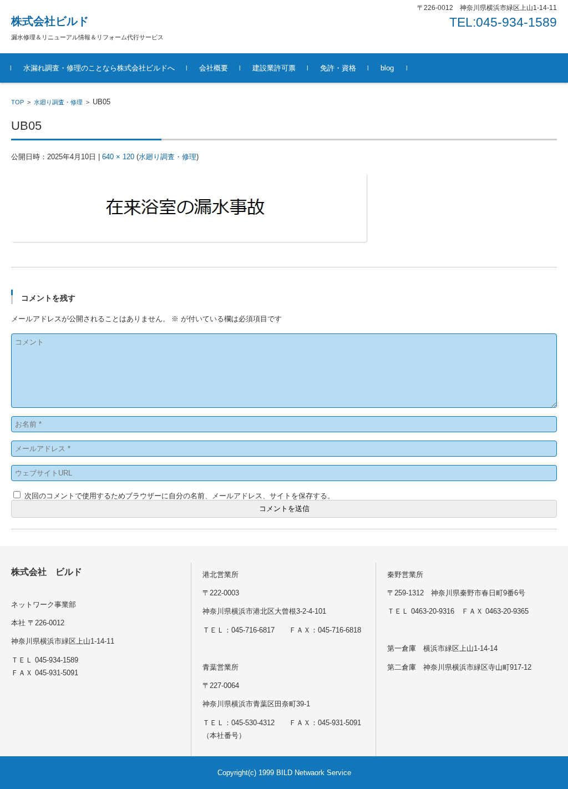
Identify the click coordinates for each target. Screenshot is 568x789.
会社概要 (213, 68)
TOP (17, 102)
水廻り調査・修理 (58, 102)
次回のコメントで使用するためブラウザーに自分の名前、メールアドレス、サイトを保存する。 (179, 496)
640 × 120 (118, 157)
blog (387, 68)
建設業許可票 (274, 68)
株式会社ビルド (50, 21)
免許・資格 (338, 68)
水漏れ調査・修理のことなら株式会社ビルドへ (99, 68)
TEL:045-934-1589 (503, 22)
